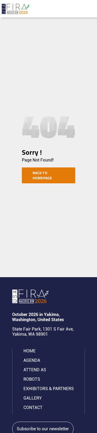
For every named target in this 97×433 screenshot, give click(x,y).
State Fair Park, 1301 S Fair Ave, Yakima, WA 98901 (43, 332)
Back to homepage (42, 175)
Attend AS (34, 369)
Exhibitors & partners (48, 388)
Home (29, 350)
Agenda (31, 360)
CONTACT (33, 407)
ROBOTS (31, 379)
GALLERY (32, 398)
